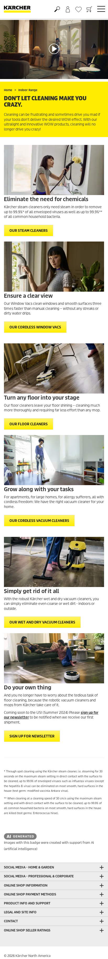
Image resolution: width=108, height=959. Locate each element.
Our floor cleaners (28, 424)
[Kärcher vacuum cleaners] (54, 460)
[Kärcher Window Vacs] (54, 267)
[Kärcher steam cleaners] (54, 170)
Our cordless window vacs (35, 327)
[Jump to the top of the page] (95, 948)
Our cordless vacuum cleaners (39, 520)
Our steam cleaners (28, 230)
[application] (54, 48)
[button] (54, 49)
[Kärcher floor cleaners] (54, 368)
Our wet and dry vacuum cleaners (42, 622)
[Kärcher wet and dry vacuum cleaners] (54, 562)
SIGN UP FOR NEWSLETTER (32, 736)
